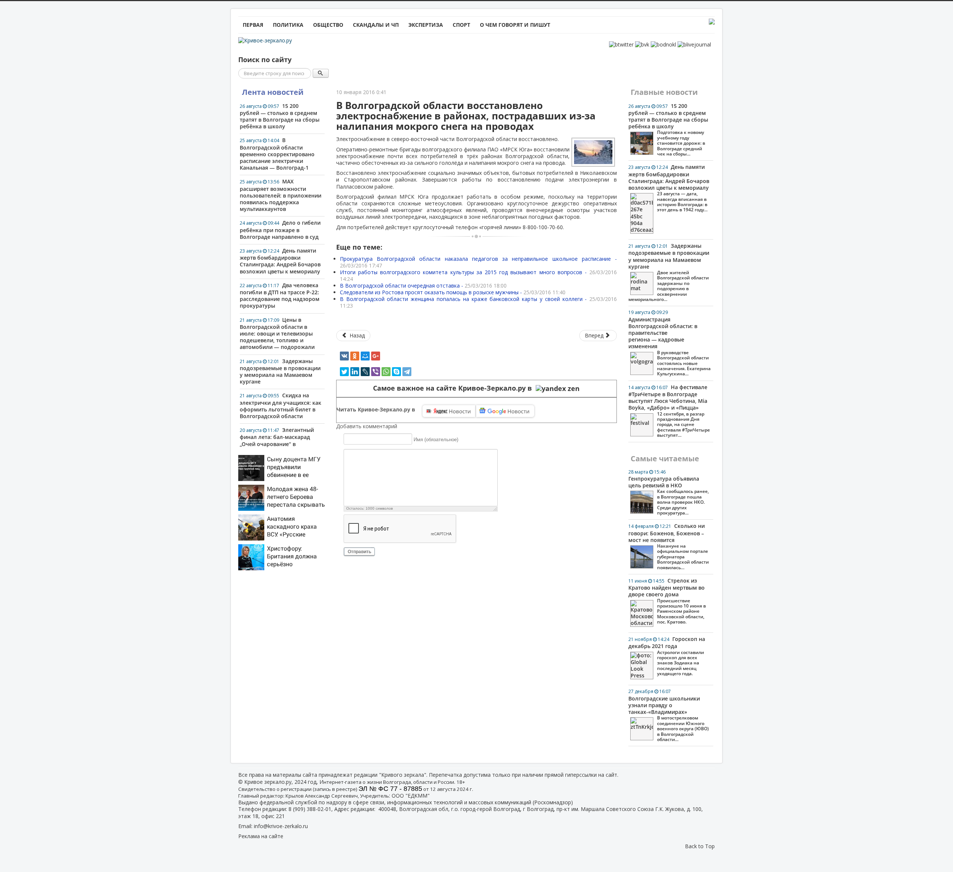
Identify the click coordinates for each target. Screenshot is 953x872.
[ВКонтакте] (344, 356)
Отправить (359, 551)
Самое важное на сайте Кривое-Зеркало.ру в (454, 388)
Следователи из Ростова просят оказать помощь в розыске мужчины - (452, 292)
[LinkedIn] (354, 371)
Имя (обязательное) (436, 439)
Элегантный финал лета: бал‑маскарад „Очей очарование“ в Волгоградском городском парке (277, 443)
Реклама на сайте (260, 836)
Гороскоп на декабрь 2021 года (666, 656)
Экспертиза (425, 24)
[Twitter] (344, 371)
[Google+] (375, 356)
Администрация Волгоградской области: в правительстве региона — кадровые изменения (669, 343)
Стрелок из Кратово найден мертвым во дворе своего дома (667, 601)
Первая (253, 24)
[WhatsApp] (386, 371)
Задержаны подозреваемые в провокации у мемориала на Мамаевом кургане (280, 371)
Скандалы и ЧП (376, 24)
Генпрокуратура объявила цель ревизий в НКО (668, 492)
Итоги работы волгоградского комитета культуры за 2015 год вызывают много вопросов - (478, 275)
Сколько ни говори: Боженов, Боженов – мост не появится (668, 546)
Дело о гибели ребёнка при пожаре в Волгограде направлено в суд (280, 229)
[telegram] (406, 371)
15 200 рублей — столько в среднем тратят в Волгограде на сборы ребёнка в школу (279, 116)
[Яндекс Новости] (449, 411)
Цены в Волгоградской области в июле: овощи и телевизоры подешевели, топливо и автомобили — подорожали (277, 333)
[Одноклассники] (354, 356)
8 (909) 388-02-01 (310, 808)
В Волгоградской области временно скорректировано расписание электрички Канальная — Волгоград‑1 (277, 154)
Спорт (461, 24)
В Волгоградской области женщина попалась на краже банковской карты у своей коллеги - (478, 302)
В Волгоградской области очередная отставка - (423, 285)
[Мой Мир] (365, 356)
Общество (328, 24)
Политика (288, 24)
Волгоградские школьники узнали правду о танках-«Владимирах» (668, 715)
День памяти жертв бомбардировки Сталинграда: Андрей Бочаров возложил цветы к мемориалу (280, 261)
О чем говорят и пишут (515, 24)
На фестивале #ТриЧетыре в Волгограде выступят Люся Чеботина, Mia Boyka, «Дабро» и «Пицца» (669, 411)
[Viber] (375, 371)
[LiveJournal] (365, 371)
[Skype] (396, 371)
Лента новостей (272, 92)
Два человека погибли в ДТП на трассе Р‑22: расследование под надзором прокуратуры (279, 296)
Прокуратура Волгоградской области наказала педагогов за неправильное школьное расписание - (478, 262)
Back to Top (700, 846)
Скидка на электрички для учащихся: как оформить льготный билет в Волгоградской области (280, 406)
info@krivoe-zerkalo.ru (281, 826)
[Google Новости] (505, 411)
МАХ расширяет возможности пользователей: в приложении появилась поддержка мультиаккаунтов (280, 195)
